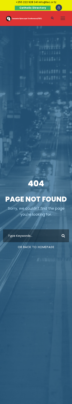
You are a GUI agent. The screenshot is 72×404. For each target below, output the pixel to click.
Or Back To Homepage (36, 247)
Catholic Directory (32, 8)
